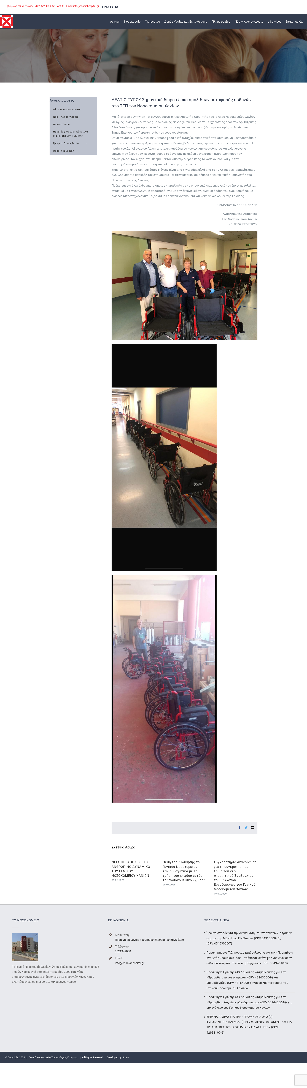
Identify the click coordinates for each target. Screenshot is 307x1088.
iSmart (125, 1057)
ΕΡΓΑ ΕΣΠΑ (110, 7)
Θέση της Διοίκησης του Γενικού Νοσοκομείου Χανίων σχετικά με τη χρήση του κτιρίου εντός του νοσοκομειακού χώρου (184, 871)
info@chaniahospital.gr (129, 963)
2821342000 (123, 951)
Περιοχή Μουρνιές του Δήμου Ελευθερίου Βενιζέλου (149, 939)
